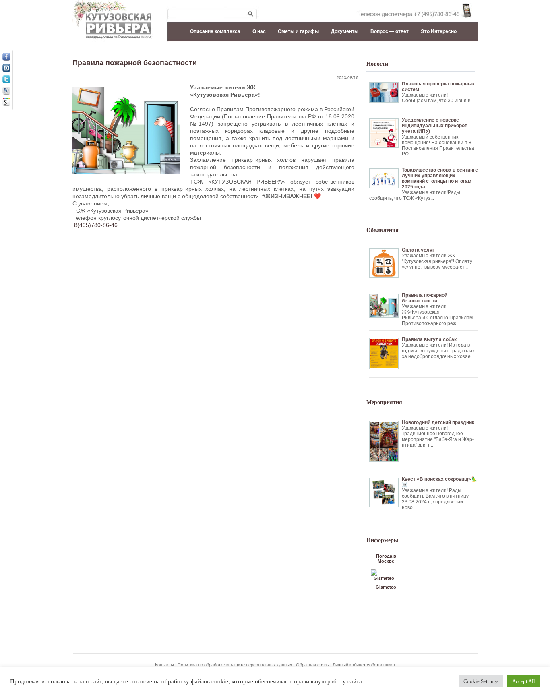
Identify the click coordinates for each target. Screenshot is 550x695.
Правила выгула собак (429, 339)
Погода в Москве (386, 558)
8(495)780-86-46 (96, 225)
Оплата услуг (418, 250)
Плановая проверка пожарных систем (438, 86)
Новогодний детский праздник (438, 422)
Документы (344, 31)
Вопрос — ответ (389, 31)
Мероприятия (384, 402)
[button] (13, 9)
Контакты (164, 664)
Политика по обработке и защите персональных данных (235, 664)
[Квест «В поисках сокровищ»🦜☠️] (423, 473)
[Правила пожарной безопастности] (423, 289)
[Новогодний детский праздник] (423, 417)
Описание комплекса (215, 31)
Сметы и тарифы (298, 31)
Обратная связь (312, 664)
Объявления (382, 230)
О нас (259, 31)
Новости (377, 64)
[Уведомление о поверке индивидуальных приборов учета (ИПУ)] (423, 114)
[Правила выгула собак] (423, 334)
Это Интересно (439, 31)
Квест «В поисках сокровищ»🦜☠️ (439, 482)
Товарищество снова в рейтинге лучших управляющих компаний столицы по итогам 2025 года (440, 178)
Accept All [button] (523, 681)
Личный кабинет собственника (364, 664)
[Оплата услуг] (423, 244)
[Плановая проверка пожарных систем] (423, 78)
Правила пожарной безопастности (134, 63)
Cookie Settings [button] (480, 681)
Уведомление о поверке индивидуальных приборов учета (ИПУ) (434, 125)
